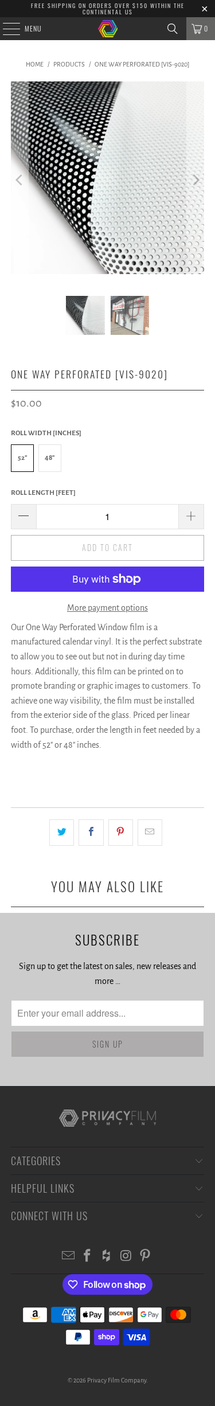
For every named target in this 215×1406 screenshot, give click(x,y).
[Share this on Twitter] (61, 832)
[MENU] (5, 28)
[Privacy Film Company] (108, 28)
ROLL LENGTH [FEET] (43, 493)
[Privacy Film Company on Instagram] (126, 1257)
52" (23, 458)
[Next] (195, 180)
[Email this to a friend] (150, 832)
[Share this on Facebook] (91, 832)
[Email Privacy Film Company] (68, 1257)
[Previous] (19, 180)
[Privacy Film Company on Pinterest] (145, 1257)
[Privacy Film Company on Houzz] (107, 1257)
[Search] (172, 28)
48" (50, 458)
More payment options (107, 607)
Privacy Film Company (116, 1380)
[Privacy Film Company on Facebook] (87, 1257)
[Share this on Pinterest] (120, 832)
